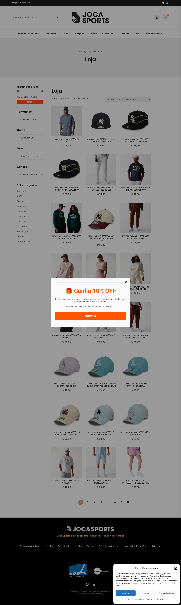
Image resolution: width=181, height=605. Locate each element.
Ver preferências (167, 593)
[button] (175, 568)
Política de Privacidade (154, 599)
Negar (147, 593)
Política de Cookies (136, 599)
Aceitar (125, 593)
